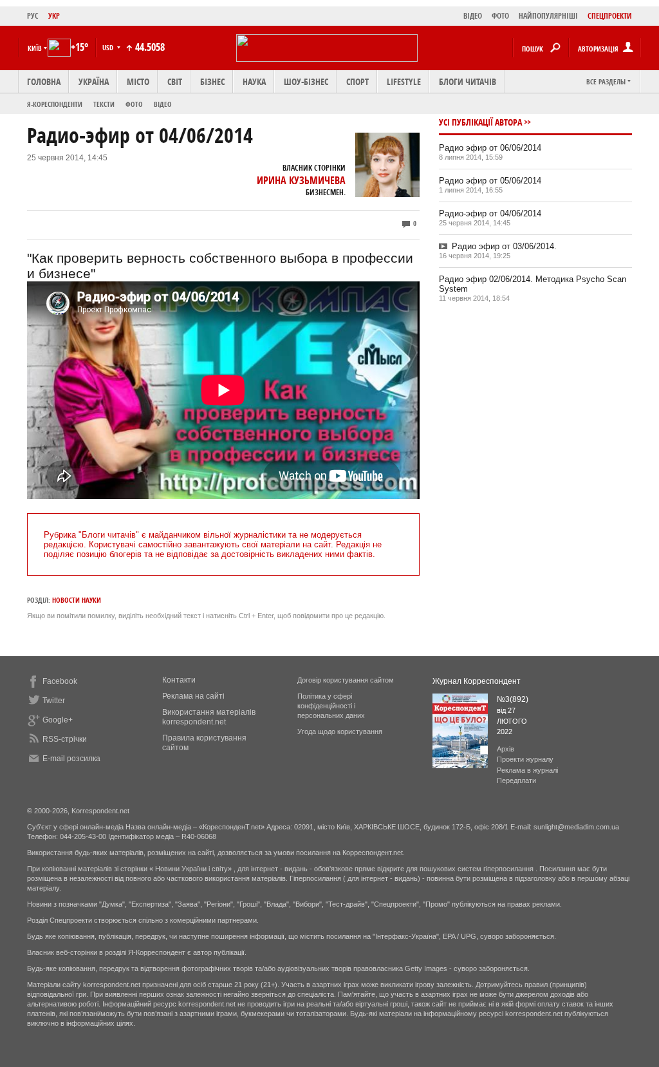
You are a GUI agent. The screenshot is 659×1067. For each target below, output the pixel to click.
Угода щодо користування (339, 731)
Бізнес (212, 81)
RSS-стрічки (64, 739)
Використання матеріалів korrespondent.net (208, 717)
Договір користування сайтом (345, 680)
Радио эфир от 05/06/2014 (490, 180)
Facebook (59, 681)
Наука (254, 81)
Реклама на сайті (193, 696)
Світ (174, 81)
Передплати (516, 780)
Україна (94, 81)
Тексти (104, 104)
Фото (134, 104)
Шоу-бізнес (306, 81)
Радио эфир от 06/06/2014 (490, 148)
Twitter (53, 700)
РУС (33, 15)
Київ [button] (35, 48)
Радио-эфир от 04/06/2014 (490, 213)
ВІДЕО (472, 15)
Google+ (57, 719)
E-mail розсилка (71, 758)
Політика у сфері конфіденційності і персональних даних (331, 705)
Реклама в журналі (527, 770)
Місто (138, 81)
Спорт (357, 81)
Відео (163, 104)
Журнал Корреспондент (476, 681)
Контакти (179, 680)
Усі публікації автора (480, 122)
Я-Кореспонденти (54, 104)
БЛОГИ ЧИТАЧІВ (467, 81)
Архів (505, 749)
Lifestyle (404, 81)
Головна (43, 81)
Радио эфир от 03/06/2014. (504, 246)
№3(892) (512, 699)
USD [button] (108, 47)
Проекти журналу (525, 759)
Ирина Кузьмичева (301, 180)
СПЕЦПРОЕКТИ (610, 15)
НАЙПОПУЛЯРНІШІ (548, 15)
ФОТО (500, 15)
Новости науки (76, 600)
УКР (54, 15)
